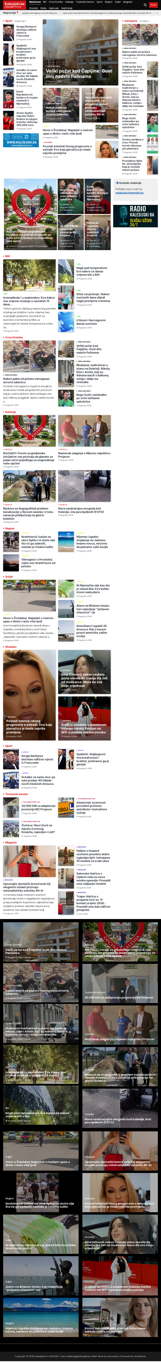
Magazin (127, 1)
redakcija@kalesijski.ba (130, 193)
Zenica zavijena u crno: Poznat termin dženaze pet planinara (133, 144)
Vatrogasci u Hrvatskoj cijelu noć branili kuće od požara (38, 563)
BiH (44, 1)
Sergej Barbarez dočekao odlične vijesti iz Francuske (26, 31)
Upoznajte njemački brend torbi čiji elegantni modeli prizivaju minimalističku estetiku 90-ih (73, 13)
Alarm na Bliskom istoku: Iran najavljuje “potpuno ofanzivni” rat (93, 609)
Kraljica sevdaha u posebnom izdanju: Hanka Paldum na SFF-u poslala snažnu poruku (83, 728)
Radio (44, 8)
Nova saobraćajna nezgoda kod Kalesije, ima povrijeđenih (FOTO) (81, 510)
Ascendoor (113, 1356)
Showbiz (33, 8)
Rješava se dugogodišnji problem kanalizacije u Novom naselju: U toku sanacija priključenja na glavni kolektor (28, 513)
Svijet (118, 1)
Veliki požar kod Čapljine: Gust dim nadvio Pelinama (79, 73)
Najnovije (54, 8)
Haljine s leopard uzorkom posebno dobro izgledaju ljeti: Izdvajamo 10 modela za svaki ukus (93, 856)
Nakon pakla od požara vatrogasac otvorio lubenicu (58, 111)
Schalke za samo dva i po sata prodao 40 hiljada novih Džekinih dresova (27, 76)
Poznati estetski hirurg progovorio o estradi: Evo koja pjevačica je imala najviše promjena (67, 150)
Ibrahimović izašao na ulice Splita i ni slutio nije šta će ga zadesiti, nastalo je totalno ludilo (38, 542)
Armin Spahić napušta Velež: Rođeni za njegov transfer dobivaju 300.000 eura (27, 119)
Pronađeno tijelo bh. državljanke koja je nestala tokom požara (132, 165)
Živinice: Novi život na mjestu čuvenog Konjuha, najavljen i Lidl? (38, 829)
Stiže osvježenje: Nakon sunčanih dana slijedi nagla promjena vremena (93, 297)
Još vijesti (143, 21)
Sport (100, 1)
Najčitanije (66, 8)
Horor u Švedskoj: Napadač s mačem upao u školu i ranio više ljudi (68, 131)
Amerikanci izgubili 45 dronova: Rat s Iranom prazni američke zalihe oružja (91, 631)
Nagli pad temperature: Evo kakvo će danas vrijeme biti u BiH (92, 271)
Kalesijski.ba (15, 4)
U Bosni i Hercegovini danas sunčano (91, 322)
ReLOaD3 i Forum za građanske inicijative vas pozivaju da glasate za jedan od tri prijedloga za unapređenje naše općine (28, 458)
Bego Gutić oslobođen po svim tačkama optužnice (130, 123)
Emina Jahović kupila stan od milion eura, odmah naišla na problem (115, 1329)
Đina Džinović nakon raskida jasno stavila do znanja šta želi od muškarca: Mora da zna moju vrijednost (84, 680)
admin (27, 957)
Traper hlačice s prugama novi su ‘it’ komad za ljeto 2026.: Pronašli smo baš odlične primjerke (93, 903)
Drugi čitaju (20, 21)
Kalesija (69, 1)
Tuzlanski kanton (85, 1)
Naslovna (35, 1)
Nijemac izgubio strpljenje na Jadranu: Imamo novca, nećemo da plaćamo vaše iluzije (92, 542)
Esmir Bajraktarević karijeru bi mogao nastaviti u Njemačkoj (27, 97)
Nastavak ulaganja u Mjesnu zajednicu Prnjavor (120, 1039)
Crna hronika (56, 1)
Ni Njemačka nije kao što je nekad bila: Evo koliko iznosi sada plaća (93, 589)
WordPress (140, 1356)
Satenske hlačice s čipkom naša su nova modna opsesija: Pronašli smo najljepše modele (93, 878)
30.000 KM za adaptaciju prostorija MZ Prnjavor (38, 807)
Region (108, 1)
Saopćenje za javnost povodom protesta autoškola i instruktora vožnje (91, 807)
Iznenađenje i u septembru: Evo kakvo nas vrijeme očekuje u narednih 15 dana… (29, 301)
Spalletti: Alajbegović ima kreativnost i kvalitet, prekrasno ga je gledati (26, 53)
